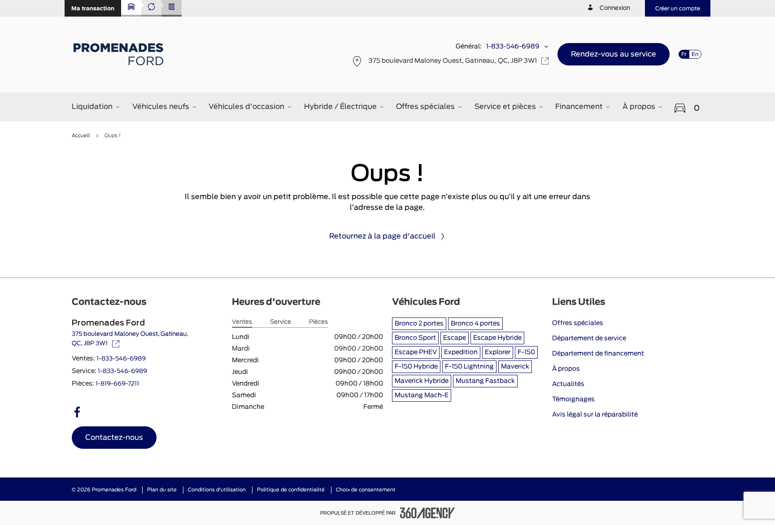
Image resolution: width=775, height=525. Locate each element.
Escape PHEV (416, 352)
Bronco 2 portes (419, 324)
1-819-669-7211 (117, 384)
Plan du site (162, 489)
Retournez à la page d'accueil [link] (382, 236)
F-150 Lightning (469, 367)
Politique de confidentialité (291, 489)
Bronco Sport (415, 338)
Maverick (515, 367)
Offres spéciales (577, 323)
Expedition (461, 352)
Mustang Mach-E (421, 395)
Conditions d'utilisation (217, 489)
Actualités (568, 384)
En (695, 54)
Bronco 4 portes (475, 324)
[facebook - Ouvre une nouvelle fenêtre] (77, 412)
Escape (454, 338)
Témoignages (573, 399)
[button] (93, 8)
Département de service (589, 338)
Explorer (497, 352)
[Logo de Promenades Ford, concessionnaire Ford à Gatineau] (119, 54)
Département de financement (598, 354)
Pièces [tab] (318, 322)
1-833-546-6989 (513, 46)
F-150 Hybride (416, 367)
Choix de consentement (366, 489)
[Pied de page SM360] (427, 513)
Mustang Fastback (485, 381)
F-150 (526, 352)
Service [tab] (280, 322)
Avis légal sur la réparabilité (595, 415)
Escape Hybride (497, 338)
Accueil (81, 135)
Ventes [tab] (242, 322)
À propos (566, 369)
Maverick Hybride (421, 381)
